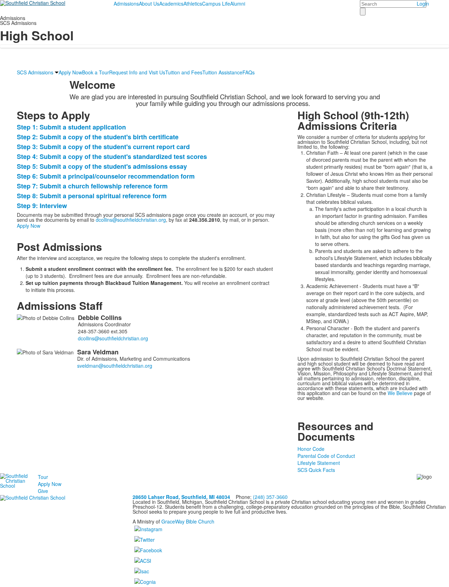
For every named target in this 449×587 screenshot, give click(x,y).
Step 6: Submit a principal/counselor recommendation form (106, 176)
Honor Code (310, 448)
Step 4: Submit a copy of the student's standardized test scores (112, 156)
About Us (149, 3)
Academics (171, 3)
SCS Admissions (35, 72)
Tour (43, 476)
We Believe (400, 392)
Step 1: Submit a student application (71, 127)
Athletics (192, 3)
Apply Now (70, 72)
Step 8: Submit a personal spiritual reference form (92, 195)
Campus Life (216, 3)
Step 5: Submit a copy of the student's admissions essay (102, 166)
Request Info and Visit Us (137, 72)
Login (423, 3)
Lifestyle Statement (318, 462)
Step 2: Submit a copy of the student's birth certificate (98, 136)
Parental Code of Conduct (326, 455)
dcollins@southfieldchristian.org (131, 219)
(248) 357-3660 (270, 496)
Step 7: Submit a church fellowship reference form (92, 186)
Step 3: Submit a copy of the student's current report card (103, 146)
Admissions (126, 3)
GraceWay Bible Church (187, 521)
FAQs (248, 72)
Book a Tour (95, 72)
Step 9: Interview (42, 205)
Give (43, 490)
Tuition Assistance (222, 72)
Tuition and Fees (183, 72)
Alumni (237, 3)
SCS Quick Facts (316, 469)
